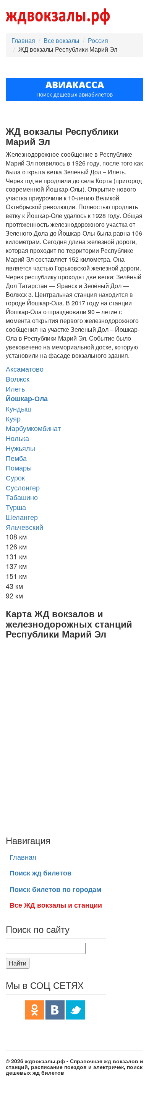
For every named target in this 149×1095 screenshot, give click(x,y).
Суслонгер (23, 487)
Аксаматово (25, 369)
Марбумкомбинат (33, 428)
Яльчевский (24, 527)
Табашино (22, 497)
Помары (19, 467)
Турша (16, 507)
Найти (17, 963)
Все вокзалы (61, 40)
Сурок (15, 477)
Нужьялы (20, 448)
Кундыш (18, 408)
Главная (23, 40)
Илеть (15, 388)
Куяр (13, 418)
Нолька (17, 438)
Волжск (17, 379)
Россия (98, 40)
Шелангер (22, 517)
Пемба (16, 458)
